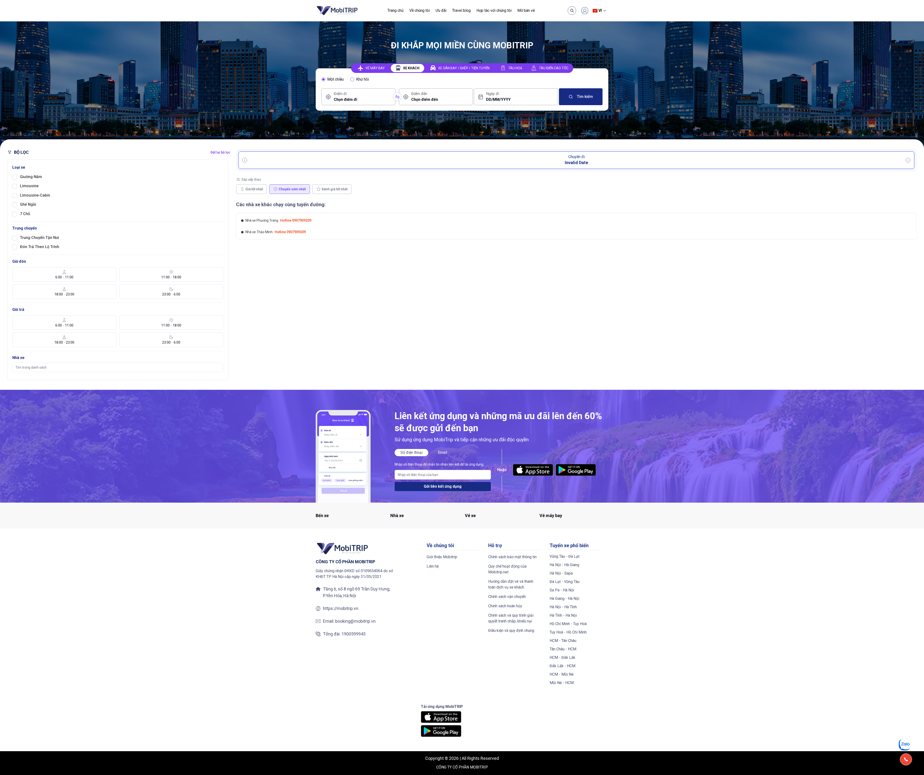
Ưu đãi (441, 10)
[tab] (371, 68)
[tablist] (462, 68)
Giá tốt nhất (254, 189)
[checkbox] (14, 177)
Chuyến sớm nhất (292, 189)
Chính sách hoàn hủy (505, 606)
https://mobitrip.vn (340, 608)
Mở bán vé (526, 10)
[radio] (323, 79)
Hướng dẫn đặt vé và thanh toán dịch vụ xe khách (510, 584)
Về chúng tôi (419, 10)
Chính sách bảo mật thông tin (512, 557)
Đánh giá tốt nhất (334, 189)
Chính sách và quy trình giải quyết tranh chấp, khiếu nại (510, 618)
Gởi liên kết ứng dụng (443, 486)
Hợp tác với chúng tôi (494, 10)
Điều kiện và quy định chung (511, 630)
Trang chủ (395, 10)
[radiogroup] (462, 79)
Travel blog (461, 10)
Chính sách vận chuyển (507, 596)
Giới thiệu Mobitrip (442, 557)
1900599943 (353, 633)
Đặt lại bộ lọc (220, 152)
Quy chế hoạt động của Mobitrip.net (507, 569)
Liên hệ (433, 566)
